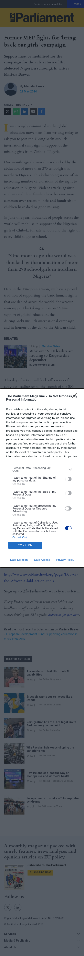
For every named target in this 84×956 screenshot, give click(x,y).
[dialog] (42, 478)
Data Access (42, 559)
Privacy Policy (65, 559)
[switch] (68, 479)
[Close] (76, 396)
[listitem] (42, 469)
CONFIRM (25, 545)
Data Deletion (19, 559)
